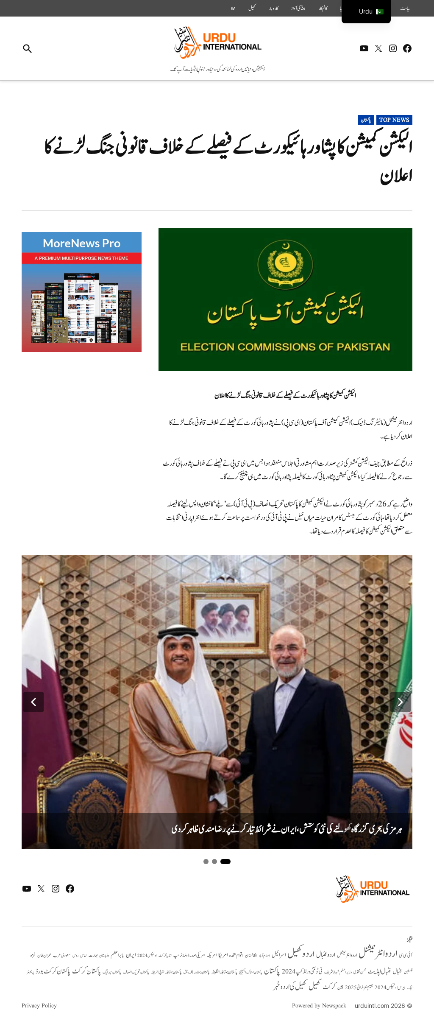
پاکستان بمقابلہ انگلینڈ (224, 972)
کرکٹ (329, 987)
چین (340, 988)
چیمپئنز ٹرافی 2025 (359, 988)
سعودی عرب (62, 955)
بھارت (93, 955)
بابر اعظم (117, 955)
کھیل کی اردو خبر (290, 986)
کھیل (252, 8)
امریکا (223, 955)
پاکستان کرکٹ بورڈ (53, 971)
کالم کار (322, 8)
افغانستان (251, 955)
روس (75, 955)
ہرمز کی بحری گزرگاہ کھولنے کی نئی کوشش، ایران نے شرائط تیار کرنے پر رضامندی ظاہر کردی (287, 829)
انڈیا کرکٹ (165, 955)
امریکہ (211, 955)
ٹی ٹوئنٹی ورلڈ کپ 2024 (302, 971)
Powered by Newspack (319, 1005)
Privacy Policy (39, 1005)
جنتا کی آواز (298, 8)
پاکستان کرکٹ (86, 971)
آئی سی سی (405, 955)
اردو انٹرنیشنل (378, 953)
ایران (131, 955)
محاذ (233, 8)
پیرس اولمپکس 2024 (390, 988)
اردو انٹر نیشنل (347, 955)
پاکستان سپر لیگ (112, 972)
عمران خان (44, 955)
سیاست (405, 8)
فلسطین (408, 972)
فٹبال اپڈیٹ (379, 971)
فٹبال (397, 971)
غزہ (33, 955)
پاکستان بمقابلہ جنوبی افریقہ (166, 972)
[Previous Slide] (33, 702)
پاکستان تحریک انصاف (136, 972)
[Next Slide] (400, 702)
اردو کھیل (300, 953)
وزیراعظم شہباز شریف (338, 972)
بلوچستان (104, 956)
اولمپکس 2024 (147, 955)
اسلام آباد (264, 955)
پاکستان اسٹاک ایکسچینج (250, 972)
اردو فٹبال (325, 954)
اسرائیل (279, 955)
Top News (394, 120)
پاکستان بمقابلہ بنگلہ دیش (197, 972)
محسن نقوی (359, 972)
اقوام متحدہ (236, 955)
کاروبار (273, 8)
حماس (83, 955)
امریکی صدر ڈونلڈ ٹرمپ (189, 955)
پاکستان (366, 120)
